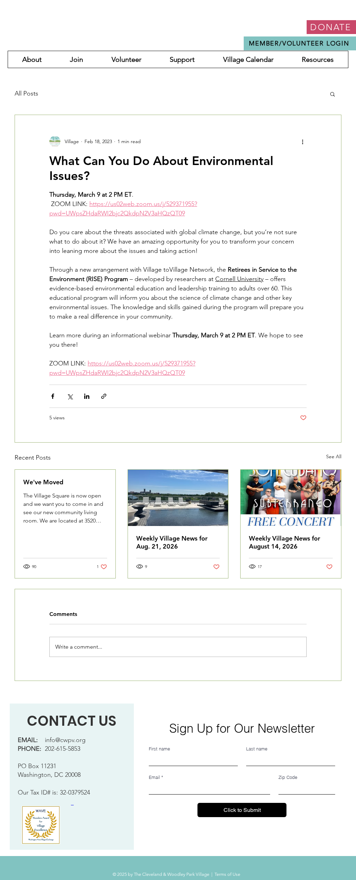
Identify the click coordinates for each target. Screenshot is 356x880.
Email (156, 777)
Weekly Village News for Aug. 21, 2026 (172, 542)
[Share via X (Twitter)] (69, 396)
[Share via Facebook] (52, 396)
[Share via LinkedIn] (86, 396)
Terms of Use (227, 874)
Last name (256, 748)
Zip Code (287, 777)
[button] (332, 94)
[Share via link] (103, 396)
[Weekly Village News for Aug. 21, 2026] (178, 498)
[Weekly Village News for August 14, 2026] (291, 498)
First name (159, 748)
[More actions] (302, 141)
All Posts (26, 93)
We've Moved (43, 482)
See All (333, 456)
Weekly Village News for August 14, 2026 (284, 542)
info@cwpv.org (65, 740)
